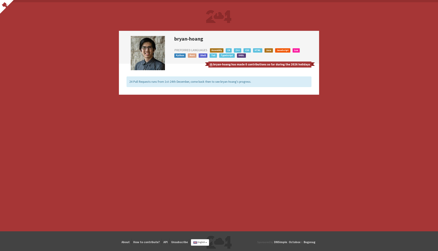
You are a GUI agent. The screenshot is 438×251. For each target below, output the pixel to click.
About (125, 242)
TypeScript (227, 55)
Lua (296, 50)
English (201, 242)
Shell (203, 55)
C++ (238, 50)
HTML (258, 50)
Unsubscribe (179, 242)
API (165, 242)
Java (268, 50)
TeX (213, 55)
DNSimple (280, 242)
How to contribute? (146, 242)
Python (180, 55)
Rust (192, 55)
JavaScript (283, 50)
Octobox (294, 242)
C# (228, 50)
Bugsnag (309, 242)
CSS (247, 50)
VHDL (241, 55)
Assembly (216, 50)
